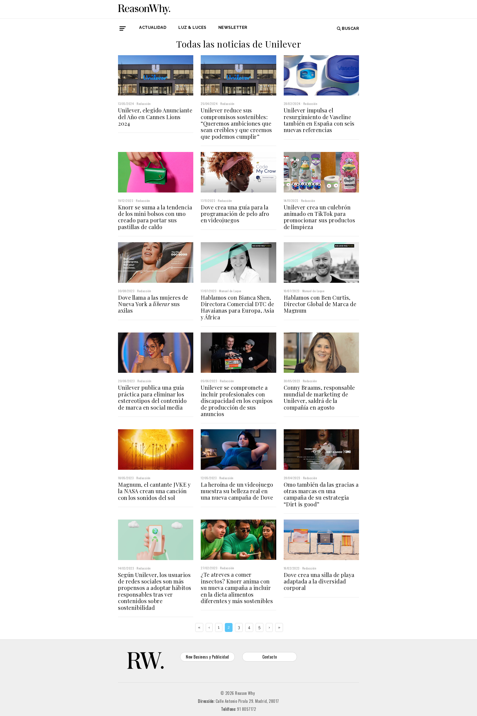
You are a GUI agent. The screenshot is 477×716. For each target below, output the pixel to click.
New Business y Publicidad (207, 657)
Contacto (269, 657)
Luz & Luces (192, 27)
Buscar (350, 28)
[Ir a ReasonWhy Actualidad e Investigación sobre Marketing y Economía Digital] (144, 8)
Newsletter (232, 27)
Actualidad (152, 27)
